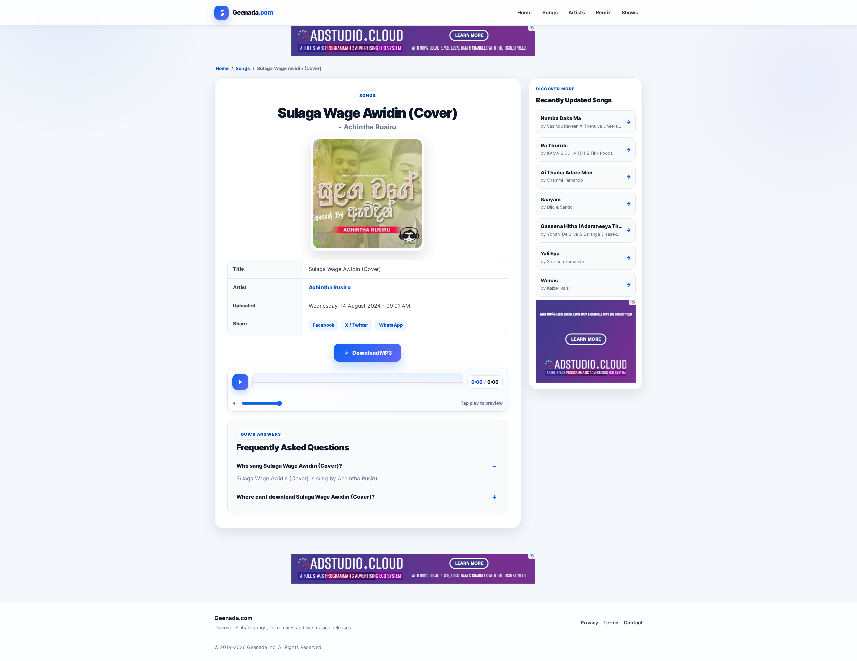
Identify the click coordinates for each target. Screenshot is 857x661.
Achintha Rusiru (330, 287)
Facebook (323, 325)
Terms (610, 622)
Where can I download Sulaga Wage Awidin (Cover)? (305, 496)
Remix (603, 12)
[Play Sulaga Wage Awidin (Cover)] (240, 382)
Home (524, 12)
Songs (550, 12)
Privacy (589, 622)
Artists (576, 12)
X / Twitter (356, 325)
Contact (633, 622)
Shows (630, 12)
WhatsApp (391, 325)
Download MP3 (372, 352)
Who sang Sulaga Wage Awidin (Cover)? (289, 465)
